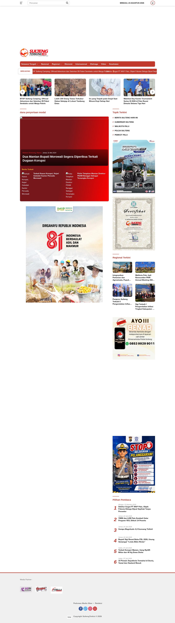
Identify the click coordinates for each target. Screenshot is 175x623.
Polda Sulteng (122, 131)
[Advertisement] (87, 26)
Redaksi (98, 603)
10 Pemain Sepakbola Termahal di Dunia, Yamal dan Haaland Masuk (136, 562)
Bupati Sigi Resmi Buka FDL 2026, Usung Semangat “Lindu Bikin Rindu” (136, 540)
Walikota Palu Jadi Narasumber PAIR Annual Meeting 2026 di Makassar (144, 277)
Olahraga (94, 64)
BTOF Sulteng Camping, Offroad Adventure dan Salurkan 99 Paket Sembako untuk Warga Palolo (48, 71)
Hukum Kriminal (29, 153)
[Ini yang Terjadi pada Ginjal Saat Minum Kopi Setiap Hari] (105, 87)
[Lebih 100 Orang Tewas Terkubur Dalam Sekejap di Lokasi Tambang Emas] (70, 87)
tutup (69, 617)
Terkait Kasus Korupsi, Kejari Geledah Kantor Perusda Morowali (46, 175)
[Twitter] (85, 609)
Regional (56, 64)
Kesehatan (114, 64)
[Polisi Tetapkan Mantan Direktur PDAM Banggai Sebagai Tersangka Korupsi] (71, 185)
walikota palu (122, 126)
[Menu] (21, 3)
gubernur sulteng (124, 122)
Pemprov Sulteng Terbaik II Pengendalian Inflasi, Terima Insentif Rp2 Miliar (122, 301)
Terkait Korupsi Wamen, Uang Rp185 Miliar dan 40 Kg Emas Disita (134, 551)
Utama (39, 153)
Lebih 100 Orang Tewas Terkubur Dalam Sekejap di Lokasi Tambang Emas (70, 101)
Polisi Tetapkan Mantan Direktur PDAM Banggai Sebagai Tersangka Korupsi (91, 175)
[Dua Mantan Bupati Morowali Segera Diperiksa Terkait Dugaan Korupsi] (64, 141)
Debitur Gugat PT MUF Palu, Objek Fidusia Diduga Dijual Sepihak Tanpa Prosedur (118, 71)
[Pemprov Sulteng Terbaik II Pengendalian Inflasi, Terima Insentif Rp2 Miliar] (122, 290)
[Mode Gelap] (153, 3)
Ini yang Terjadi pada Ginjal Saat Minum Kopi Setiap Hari (103, 100)
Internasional (81, 64)
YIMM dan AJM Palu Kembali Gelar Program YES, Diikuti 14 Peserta (133, 519)
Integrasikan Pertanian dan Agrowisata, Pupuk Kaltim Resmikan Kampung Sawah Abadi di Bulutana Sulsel (121, 277)
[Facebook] (81, 609)
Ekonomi (68, 64)
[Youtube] (95, 609)
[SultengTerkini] (34, 53)
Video (103, 64)
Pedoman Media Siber (82, 603)
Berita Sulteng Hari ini (126, 118)
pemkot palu (121, 135)
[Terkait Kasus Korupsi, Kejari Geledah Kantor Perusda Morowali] (27, 183)
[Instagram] (90, 609)
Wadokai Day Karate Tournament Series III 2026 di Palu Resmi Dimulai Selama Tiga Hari (138, 101)
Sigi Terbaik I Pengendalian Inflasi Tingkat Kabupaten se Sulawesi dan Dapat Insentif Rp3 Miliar (145, 306)
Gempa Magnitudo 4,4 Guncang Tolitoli (135, 529)
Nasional (45, 64)
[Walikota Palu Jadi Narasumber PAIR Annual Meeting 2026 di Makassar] (145, 267)
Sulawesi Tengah (28, 64)
